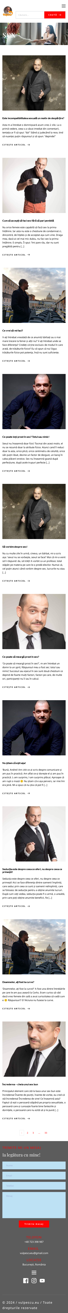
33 (46, 1132)
